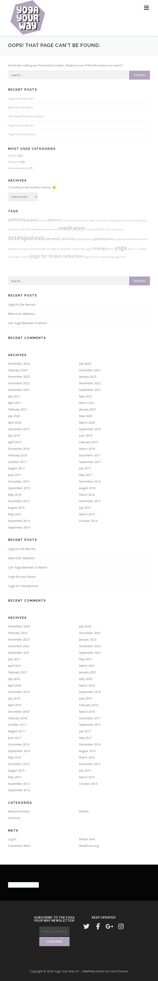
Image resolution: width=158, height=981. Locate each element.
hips (45, 229)
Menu (146, 7)
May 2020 (85, 416)
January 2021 (87, 409)
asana (31, 219)
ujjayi (88, 248)
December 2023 (89, 370)
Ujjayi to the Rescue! (20, 98)
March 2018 (87, 449)
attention (42, 220)
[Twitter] (86, 926)
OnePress (88, 971)
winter (110, 248)
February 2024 (17, 370)
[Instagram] (121, 926)
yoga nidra (119, 257)
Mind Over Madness (20, 107)
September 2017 (90, 462)
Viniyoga (99, 248)
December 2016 (18, 481)
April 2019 (14, 442)
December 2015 (18, 501)
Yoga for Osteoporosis (22, 134)
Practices (13, 162)
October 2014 (88, 521)
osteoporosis (26, 238)
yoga (121, 247)
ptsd (139, 239)
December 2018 (18, 449)
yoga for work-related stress (99, 257)
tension (67, 248)
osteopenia (117, 229)
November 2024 (19, 364)
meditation (72, 228)
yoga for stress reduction (56, 256)
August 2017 (16, 468)
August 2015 (16, 508)
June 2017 (14, 475)
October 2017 (17, 462)
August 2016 (87, 488)
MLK (102, 229)
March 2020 (87, 422)
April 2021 (14, 403)
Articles (12, 155)
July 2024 (85, 364)
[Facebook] (98, 926)
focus (125, 220)
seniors (32, 248)
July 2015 (85, 508)
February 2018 (17, 455)
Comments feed (19, 846)
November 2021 (19, 390)
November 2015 (90, 501)
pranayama (103, 238)
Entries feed (87, 839)
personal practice (60, 238)
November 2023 (19, 377)
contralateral (102, 220)
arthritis (17, 219)
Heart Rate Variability (31, 229)
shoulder (41, 248)
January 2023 (87, 377)
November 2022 (90, 383)
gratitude (134, 220)
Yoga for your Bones (21, 125)
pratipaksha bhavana (125, 239)
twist (82, 248)
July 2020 (14, 416)
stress (60, 248)
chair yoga (88, 220)
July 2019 (14, 435)
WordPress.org (89, 846)
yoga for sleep (21, 257)
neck (107, 229)
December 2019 (18, 429)
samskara (13, 248)
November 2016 (90, 481)
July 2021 (14, 396)
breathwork (76, 220)
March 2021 (87, 403)
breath (65, 220)
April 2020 (14, 422)
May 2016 (14, 495)
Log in (12, 839)
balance (54, 219)
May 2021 (85, 396)
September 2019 (90, 429)
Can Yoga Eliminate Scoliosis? (26, 116)
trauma (76, 248)
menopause (92, 229)
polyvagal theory (84, 239)
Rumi (145, 239)
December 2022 (18, 383)
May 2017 (85, 475)
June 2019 (85, 435)
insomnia (53, 229)
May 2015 (14, 514)
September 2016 (19, 488)
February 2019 (88, 442)
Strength (51, 248)
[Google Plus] (109, 926)
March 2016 (87, 495)
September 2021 (90, 390)
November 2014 (19, 521)
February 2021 (17, 409)
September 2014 (19, 527)
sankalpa (23, 248)
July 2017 (85, 468)
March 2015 (87, 514)
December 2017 (89, 455)
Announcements (18, 168)
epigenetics (115, 220)
